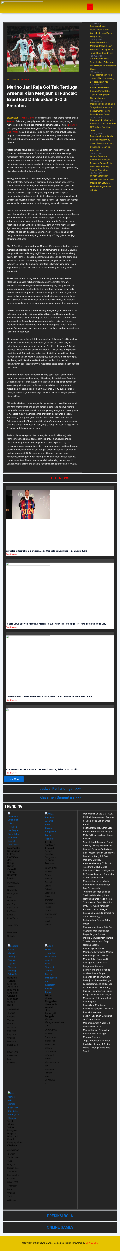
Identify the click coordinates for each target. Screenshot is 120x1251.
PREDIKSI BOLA (60, 1216)
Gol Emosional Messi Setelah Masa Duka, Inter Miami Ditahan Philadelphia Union (49, 696)
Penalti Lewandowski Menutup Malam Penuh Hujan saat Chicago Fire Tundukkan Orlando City (56, 623)
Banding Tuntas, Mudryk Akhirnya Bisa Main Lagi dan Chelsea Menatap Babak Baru (13, 991)
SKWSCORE (92, 1243)
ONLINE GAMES (60, 1227)
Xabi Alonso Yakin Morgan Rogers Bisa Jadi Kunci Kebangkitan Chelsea (14, 1133)
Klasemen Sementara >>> (60, 797)
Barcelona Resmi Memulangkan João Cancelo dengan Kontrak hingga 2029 (46, 550)
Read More (11, 554)
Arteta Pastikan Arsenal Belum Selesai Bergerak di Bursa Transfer (50, 853)
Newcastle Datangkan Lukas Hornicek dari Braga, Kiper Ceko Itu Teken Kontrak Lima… (13, 863)
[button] (90, 7)
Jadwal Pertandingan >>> (60, 788)
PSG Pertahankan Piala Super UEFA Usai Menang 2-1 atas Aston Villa (42, 769)
